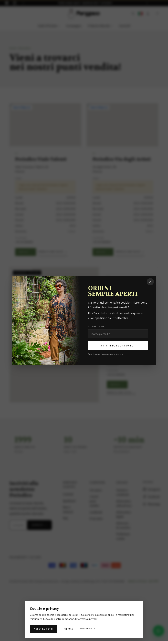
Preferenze (87, 628)
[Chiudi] (150, 281)
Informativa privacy (86, 619)
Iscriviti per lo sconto (118, 345)
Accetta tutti (43, 629)
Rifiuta (68, 629)
